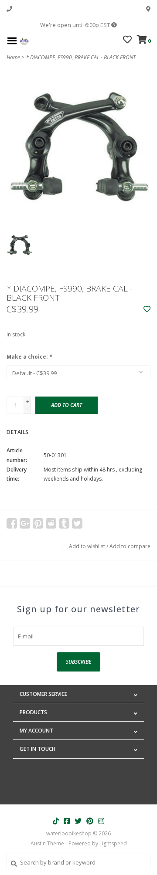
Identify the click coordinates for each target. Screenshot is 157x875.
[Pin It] (38, 523)
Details (18, 432)
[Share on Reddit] (51, 523)
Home (13, 57)
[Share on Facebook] (12, 523)
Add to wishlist (87, 546)
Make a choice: (29, 356)
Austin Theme (47, 843)
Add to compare (129, 546)
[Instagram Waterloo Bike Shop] (101, 820)
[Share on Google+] (25, 523)
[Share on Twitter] (77, 523)
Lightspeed (113, 843)
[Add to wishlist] (146, 309)
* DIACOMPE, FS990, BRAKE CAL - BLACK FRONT (81, 57)
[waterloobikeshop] (24, 40)
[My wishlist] (127, 40)
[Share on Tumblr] (64, 523)
